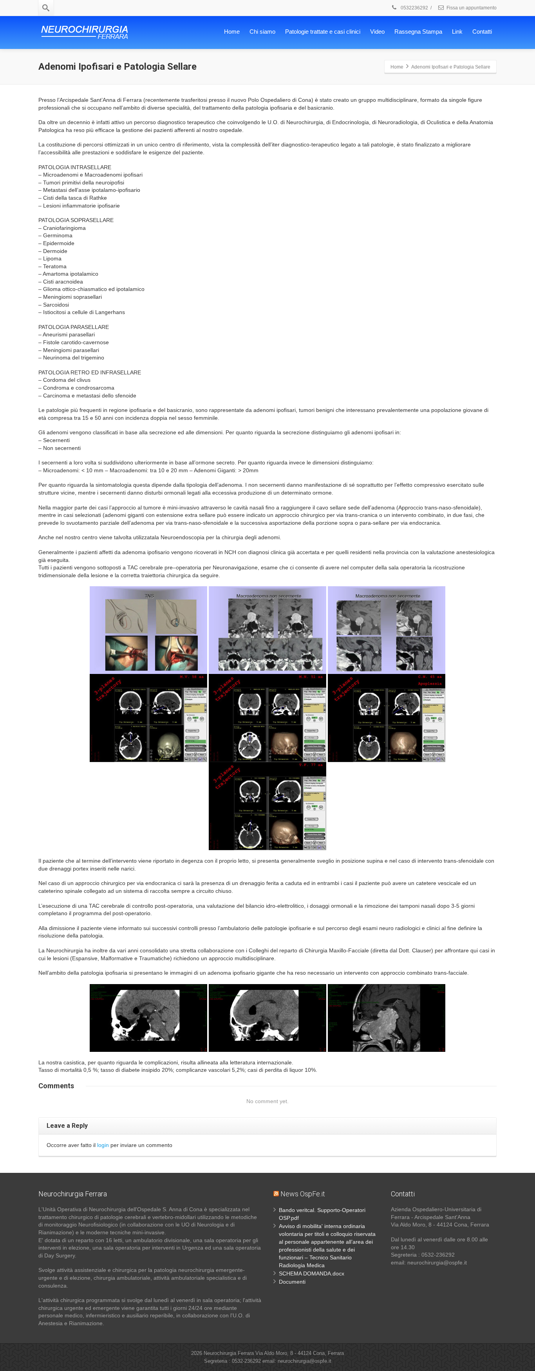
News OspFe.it (302, 1194)
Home (232, 31)
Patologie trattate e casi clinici (322, 31)
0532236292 (413, 8)
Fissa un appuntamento (471, 8)
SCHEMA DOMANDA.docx (311, 1273)
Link (457, 31)
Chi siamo (262, 31)
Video (377, 31)
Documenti (292, 1282)
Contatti (482, 31)
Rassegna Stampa (418, 31)
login (103, 1145)
